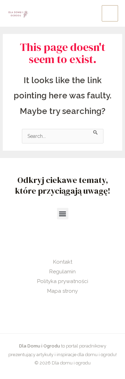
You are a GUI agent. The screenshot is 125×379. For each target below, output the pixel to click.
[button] (62, 213)
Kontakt (62, 262)
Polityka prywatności (62, 281)
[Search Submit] (95, 132)
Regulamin (62, 271)
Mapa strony (62, 291)
